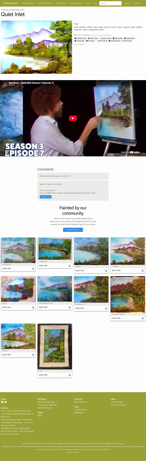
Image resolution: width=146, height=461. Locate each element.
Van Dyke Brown (115, 41)
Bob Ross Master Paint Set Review (16, 420)
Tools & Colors (75, 3)
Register (137, 3)
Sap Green (91, 41)
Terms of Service (117, 405)
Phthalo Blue (118, 38)
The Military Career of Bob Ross (15, 428)
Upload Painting (73, 230)
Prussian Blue (80, 41)
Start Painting (80, 402)
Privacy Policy (116, 402)
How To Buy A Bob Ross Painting (16, 411)
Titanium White (102, 41)
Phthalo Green (130, 38)
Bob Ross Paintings (44, 3)
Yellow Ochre (128, 41)
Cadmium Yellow (106, 38)
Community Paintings (47, 405)
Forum (87, 3)
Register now (46, 197)
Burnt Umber (94, 38)
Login (127, 3)
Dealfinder (79, 412)
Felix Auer (71, 452)
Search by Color (44, 408)
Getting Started (28, 3)
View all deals (79, 44)
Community (60, 3)
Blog (95, 3)
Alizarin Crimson (81, 38)
